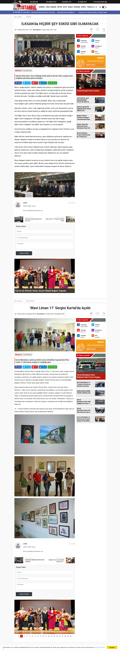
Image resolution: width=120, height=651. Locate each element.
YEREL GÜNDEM (51, 7)
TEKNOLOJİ (91, 7)
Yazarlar (82, 12)
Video (89, 12)
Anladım (112, 647)
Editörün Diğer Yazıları (29, 206)
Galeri (95, 12)
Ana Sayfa (19, 17)
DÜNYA (83, 7)
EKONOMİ (77, 7)
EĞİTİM (59, 7)
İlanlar (105, 12)
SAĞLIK (70, 7)
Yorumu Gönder (24, 253)
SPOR (65, 7)
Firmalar (100, 12)
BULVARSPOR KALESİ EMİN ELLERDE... (49, 12)
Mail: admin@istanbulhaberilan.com (33, 210)
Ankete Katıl (91, 65)
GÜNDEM (42, 7)
